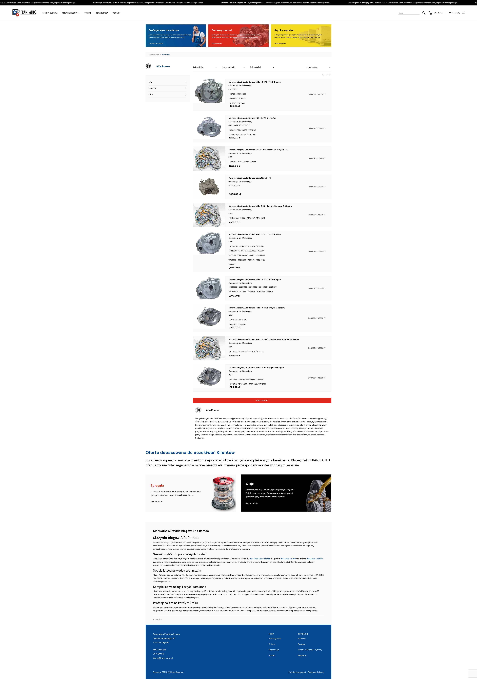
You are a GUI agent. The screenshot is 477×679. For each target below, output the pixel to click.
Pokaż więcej (262, 400)
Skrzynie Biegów (69, 13)
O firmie (87, 13)
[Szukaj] (423, 13)
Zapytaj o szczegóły (156, 43)
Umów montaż (217, 43)
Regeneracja (102, 13)
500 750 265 (159, 649)
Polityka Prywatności (297, 672)
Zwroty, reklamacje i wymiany (310, 650)
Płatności (302, 638)
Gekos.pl (320, 672)
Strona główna (49, 13)
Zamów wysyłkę (280, 43)
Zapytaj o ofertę (156, 501)
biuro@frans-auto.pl (163, 658)
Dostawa (301, 644)
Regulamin (302, 655)
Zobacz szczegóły (316, 95)
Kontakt (116, 13)
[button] (157, 619)
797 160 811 (158, 653)
